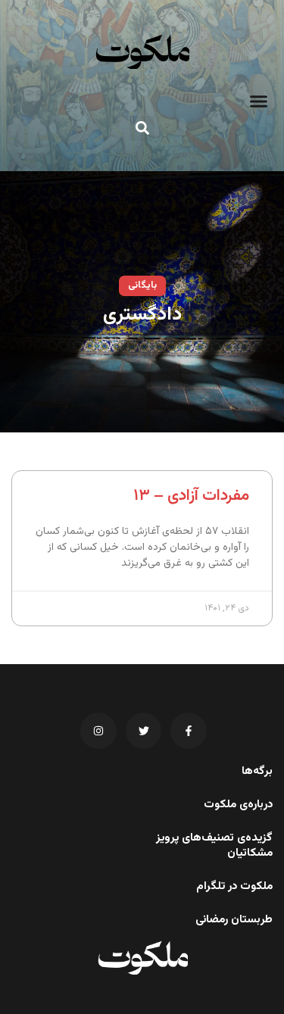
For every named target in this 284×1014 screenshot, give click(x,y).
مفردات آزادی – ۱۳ (191, 495)
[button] (259, 101)
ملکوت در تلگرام (234, 886)
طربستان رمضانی (234, 920)
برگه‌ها (257, 771)
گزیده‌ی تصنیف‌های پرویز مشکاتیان (214, 846)
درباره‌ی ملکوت (238, 805)
